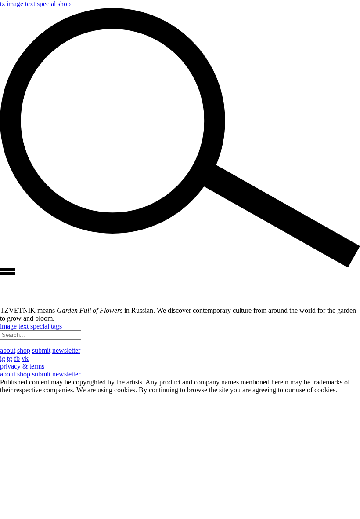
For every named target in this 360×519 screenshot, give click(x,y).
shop (64, 3)
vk (25, 358)
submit (41, 350)
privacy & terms (22, 366)
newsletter (66, 350)
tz (2, 3)
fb (17, 358)
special (46, 3)
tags (56, 326)
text (30, 3)
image (15, 3)
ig (2, 358)
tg (9, 358)
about (7, 350)
